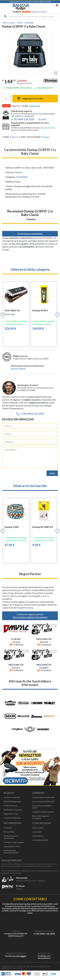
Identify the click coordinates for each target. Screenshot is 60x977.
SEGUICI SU (44, 953)
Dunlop (18, 172)
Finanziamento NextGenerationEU (11, 851)
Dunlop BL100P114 (42, 526)
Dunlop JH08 (11, 526)
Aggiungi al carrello (30, 98)
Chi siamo (8, 828)
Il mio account (37, 828)
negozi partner (47, 127)
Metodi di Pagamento (12, 802)
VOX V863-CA (12, 310)
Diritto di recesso (10, 806)
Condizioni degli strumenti (42, 812)
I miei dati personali (40, 840)
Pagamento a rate (11, 814)
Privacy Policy (9, 832)
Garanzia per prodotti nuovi (43, 797)
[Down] (11, 100)
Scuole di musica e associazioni (11, 837)
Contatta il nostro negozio (14, 842)
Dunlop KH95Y (40, 310)
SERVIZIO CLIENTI (44, 931)
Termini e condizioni (12, 797)
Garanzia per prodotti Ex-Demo (42, 807)
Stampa (46, 137)
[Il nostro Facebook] (44, 943)
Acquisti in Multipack (12, 818)
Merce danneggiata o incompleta (40, 817)
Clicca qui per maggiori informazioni (30, 617)
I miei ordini (37, 832)
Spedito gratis (43, 87)
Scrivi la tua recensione (30, 233)
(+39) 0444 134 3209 (30, 413)
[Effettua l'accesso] (49, 7)
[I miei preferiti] (42, 7)
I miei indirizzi (37, 836)
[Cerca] (5, 16)
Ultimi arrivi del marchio (30, 486)
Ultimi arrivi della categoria (30, 269)
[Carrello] (55, 7)
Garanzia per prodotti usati (43, 802)
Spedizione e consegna (13, 810)
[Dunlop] (50, 81)
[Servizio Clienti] (44, 921)
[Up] (11, 97)
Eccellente (30, 12)
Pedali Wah (21, 176)
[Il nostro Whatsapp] (15, 943)
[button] (3, 314)
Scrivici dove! (18, 368)
